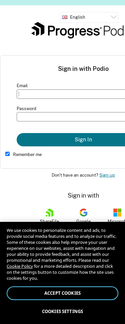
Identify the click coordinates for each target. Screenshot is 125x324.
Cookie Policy (20, 266)
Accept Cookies (62, 293)
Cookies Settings (62, 311)
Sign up (107, 175)
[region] (62, 273)
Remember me (27, 154)
